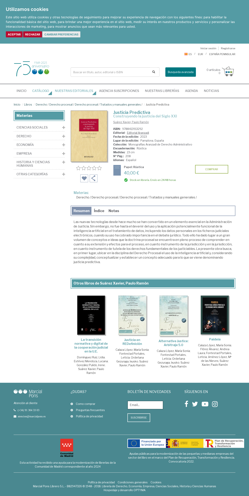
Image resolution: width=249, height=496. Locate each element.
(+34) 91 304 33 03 (28, 410)
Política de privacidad (89, 416)
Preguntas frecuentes (90, 410)
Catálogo (40, 91)
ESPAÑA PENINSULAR (222, 54)
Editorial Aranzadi (138, 132)
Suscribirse (139, 417)
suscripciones (119, 91)
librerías (162, 91)
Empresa (24, 153)
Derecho (41, 104)
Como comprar (85, 403)
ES (190, 54)
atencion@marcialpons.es (32, 416)
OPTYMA (140, 490)
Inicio (23, 91)
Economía (25, 145)
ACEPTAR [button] (14, 34)
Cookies (156, 482)
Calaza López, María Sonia (132, 349)
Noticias (211, 91)
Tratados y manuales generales (120, 104)
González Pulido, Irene (91, 365)
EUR (200, 54)
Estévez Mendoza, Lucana (91, 361)
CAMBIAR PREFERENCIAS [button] (61, 34)
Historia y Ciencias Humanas (33, 163)
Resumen (82, 211)
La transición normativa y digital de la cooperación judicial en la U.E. (91, 345)
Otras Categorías (32, 174)
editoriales (74, 91)
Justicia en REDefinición (132, 342)
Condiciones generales (133, 482)
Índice (99, 211)
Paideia (215, 339)
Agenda (191, 91)
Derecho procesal (61, 104)
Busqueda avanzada (181, 72)
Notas (114, 211)
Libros (28, 104)
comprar (211, 169)
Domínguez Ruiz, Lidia (91, 357)
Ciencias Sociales (32, 127)
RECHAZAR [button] (32, 34)
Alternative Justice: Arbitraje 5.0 (174, 343)
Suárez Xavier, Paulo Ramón (131, 122)
